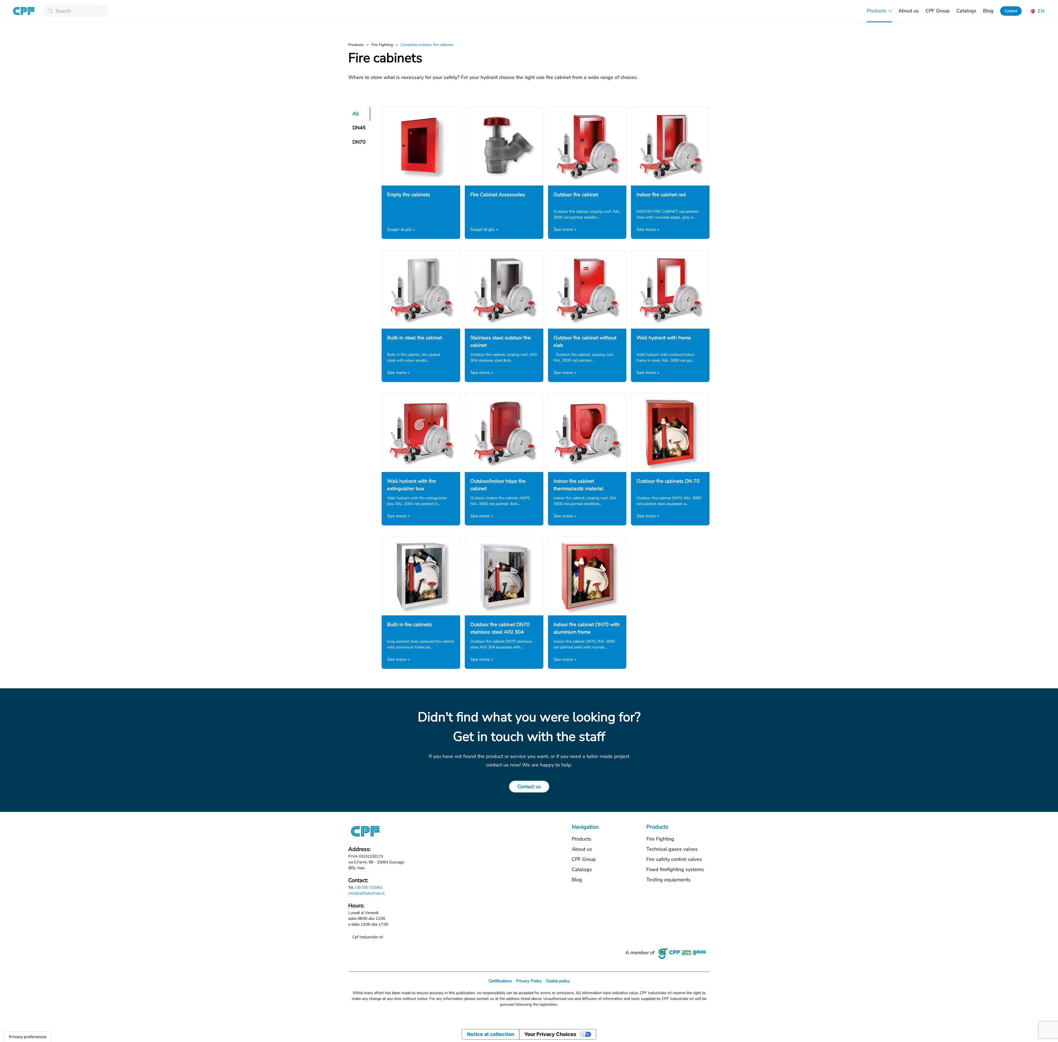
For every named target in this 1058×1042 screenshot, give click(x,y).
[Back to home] (23, 11)
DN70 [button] (359, 142)
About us (908, 10)
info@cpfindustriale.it (366, 893)
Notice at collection (490, 1034)
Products (581, 839)
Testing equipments (668, 879)
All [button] (355, 113)
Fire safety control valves (674, 859)
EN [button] (1040, 11)
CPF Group (937, 10)
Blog (988, 10)
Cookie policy (558, 981)
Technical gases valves (672, 849)
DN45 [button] (359, 127)
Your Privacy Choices (550, 1034)
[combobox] (76, 11)
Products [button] (876, 10)
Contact (1011, 11)
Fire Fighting (660, 839)
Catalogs (966, 10)
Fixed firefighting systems (675, 869)
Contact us (529, 786)
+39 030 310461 (368, 887)
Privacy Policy (529, 981)
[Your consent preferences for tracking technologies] (27, 1037)
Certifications (500, 981)
